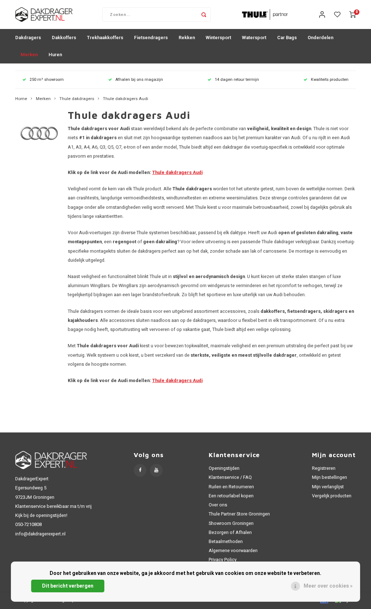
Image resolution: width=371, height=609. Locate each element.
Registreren (323, 468)
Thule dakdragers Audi (125, 99)
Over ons (218, 505)
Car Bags (287, 37)
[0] (352, 14)
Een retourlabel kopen (231, 496)
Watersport (254, 37)
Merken (29, 54)
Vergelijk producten (331, 496)
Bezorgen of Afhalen (230, 532)
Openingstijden (224, 468)
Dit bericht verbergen (67, 586)
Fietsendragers (151, 37)
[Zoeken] (203, 14)
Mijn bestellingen (329, 477)
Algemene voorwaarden (233, 550)
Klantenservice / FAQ (230, 477)
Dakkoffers (64, 37)
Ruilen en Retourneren (231, 487)
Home (21, 99)
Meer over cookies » (328, 586)
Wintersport (218, 37)
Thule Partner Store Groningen (239, 514)
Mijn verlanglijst (328, 487)
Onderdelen (320, 37)
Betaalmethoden (226, 541)
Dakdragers (28, 37)
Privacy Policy (223, 559)
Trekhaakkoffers (105, 37)
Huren (55, 54)
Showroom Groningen (231, 523)
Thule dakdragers (76, 99)
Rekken (187, 37)
